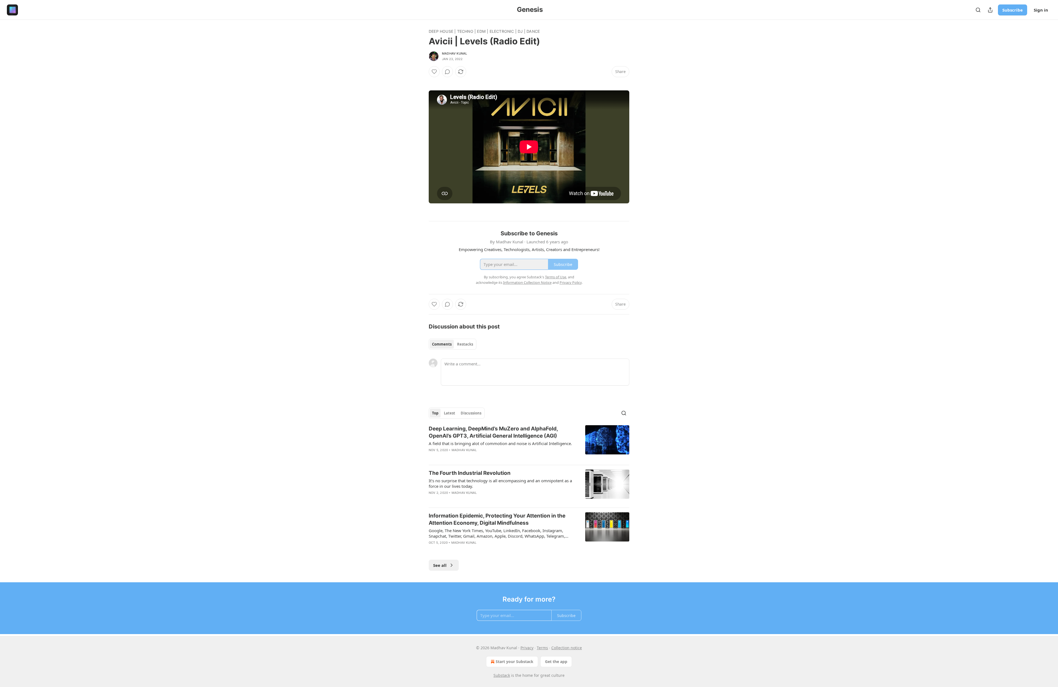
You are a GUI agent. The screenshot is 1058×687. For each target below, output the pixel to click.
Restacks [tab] (465, 344)
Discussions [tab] (471, 413)
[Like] (434, 71)
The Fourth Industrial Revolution (470, 473)
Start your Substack (514, 661)
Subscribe (1012, 10)
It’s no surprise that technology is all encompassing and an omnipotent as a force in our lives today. (500, 483)
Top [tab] (435, 413)
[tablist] (452, 344)
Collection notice (566, 647)
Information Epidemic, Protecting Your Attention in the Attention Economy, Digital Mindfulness (497, 519)
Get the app (556, 661)
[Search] (978, 9)
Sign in (1041, 10)
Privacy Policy (571, 282)
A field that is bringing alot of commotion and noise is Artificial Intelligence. (500, 443)
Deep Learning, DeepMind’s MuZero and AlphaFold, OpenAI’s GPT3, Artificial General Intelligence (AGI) (493, 432)
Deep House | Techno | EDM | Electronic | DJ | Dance (484, 31)
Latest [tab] (449, 413)
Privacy (526, 647)
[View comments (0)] (447, 71)
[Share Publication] (990, 9)
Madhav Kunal (454, 53)
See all (440, 565)
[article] (529, 443)
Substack (501, 675)
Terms (542, 647)
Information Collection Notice (527, 282)
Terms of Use (555, 276)
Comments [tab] (442, 344)
